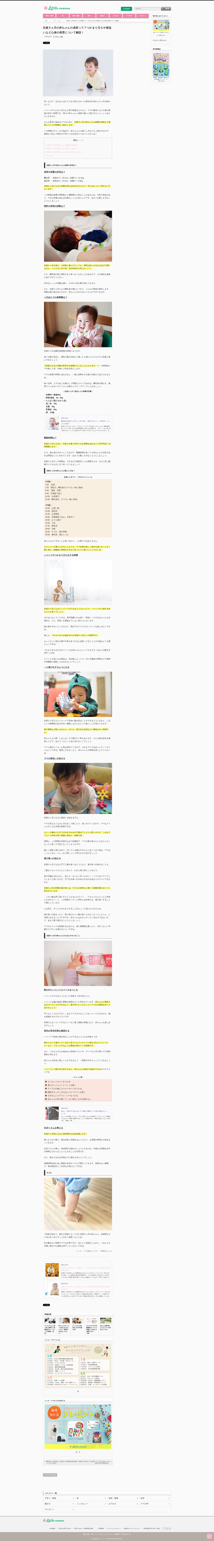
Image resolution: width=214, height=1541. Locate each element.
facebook (170, 4)
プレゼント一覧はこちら (159, 40)
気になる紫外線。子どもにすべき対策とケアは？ (105, 1327)
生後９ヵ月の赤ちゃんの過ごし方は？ (61, 149)
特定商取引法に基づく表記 (152, 1528)
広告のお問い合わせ (65, 1528)
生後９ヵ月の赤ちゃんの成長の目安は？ (62, 145)
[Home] (46, 20)
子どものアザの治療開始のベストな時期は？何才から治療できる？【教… (91, 1329)
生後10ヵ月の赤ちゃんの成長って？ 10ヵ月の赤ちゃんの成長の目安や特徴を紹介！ (94, 1462)
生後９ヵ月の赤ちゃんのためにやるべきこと (63, 152)
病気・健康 (76, 16)
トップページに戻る (50, 1475)
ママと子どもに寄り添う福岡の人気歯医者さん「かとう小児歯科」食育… (49, 1329)
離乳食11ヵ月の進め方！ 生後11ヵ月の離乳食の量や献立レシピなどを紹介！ (61, 1462)
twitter (167, 4)
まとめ (48, 156)
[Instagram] (170, 1528)
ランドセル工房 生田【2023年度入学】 (77, 1327)
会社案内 (52, 1528)
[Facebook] (167, 1528)
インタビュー (82, 1504)
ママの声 (129, 16)
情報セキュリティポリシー (132, 1528)
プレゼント (142, 16)
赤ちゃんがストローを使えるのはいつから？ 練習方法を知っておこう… (63, 1329)
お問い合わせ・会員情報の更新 (83, 1528)
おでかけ (115, 16)
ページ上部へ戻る (209, 1536)
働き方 (103, 16)
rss (164, 4)
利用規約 (101, 1528)
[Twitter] (164, 1528)
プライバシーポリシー (114, 1528)
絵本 (89, 16)
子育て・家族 (49, 16)
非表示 (80, 140)
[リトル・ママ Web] (57, 10)
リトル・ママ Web (105, 1539)
